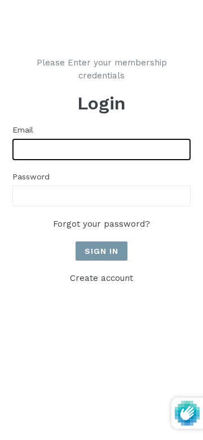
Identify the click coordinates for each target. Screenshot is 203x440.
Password (31, 176)
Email (22, 129)
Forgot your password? (101, 224)
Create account (101, 278)
